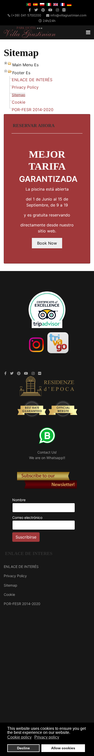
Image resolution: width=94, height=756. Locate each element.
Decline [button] (23, 748)
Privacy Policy (25, 87)
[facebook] (30, 10)
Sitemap (18, 95)
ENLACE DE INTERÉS (32, 79)
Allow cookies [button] (63, 748)
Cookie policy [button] (19, 737)
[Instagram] (57, 10)
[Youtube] (50, 10)
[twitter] (36, 10)
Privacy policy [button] (46, 737)
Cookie (18, 102)
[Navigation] (88, 32)
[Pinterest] (43, 10)
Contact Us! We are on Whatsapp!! (47, 455)
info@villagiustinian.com (68, 15)
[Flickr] (63, 10)
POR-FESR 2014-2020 (32, 109)
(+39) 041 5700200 (26, 15)
